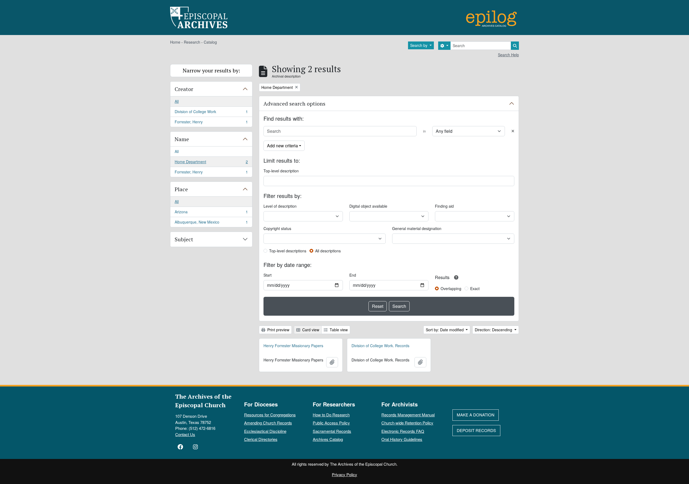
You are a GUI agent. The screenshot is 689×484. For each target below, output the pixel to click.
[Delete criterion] (512, 131)
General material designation (416, 228)
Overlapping (451, 288)
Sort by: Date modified (445, 329)
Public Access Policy (331, 423)
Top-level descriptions (287, 250)
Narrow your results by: (211, 70)
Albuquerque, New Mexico (211, 223)
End (352, 275)
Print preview (277, 329)
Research (192, 42)
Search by (419, 45)
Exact (475, 288)
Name (182, 139)
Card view (310, 329)
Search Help (508, 54)
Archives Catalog (328, 439)
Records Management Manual (408, 414)
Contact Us (185, 434)
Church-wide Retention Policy (407, 423)
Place (181, 189)
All (177, 101)
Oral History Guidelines (401, 439)
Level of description (280, 206)
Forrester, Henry (211, 123)
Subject (184, 239)
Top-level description (281, 170)
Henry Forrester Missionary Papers (293, 345)
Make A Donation (475, 414)
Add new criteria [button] (282, 145)
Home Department (211, 163)
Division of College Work (211, 113)
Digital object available (368, 206)
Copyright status (277, 228)
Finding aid (444, 206)
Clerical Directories (260, 439)
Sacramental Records (332, 431)
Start (267, 275)
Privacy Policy (344, 474)
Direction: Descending (494, 329)
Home (175, 42)
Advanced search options (294, 103)
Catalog (210, 42)
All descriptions (328, 250)
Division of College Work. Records (380, 345)
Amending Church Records (268, 423)
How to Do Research (331, 414)
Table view (338, 329)
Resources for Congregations (270, 414)
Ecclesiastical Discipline (265, 431)
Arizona (211, 213)
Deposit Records (476, 430)
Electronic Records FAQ (402, 431)
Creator (184, 89)
